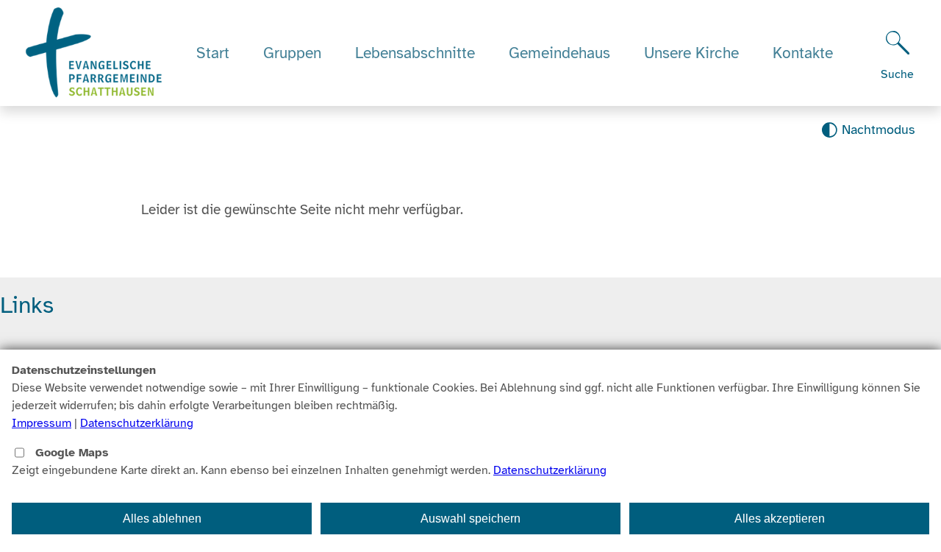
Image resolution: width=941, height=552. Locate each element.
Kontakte (803, 53)
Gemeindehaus (559, 53)
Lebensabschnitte (415, 53)
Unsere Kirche (691, 53)
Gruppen (292, 53)
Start (212, 53)
